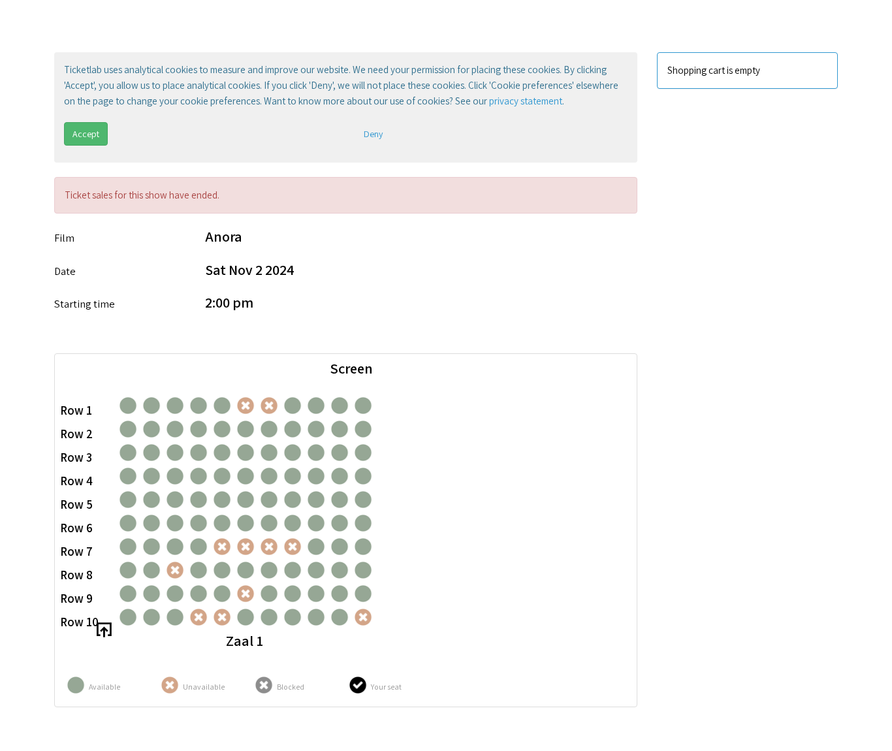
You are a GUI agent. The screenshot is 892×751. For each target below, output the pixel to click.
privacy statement (525, 101)
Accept (85, 134)
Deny (373, 134)
